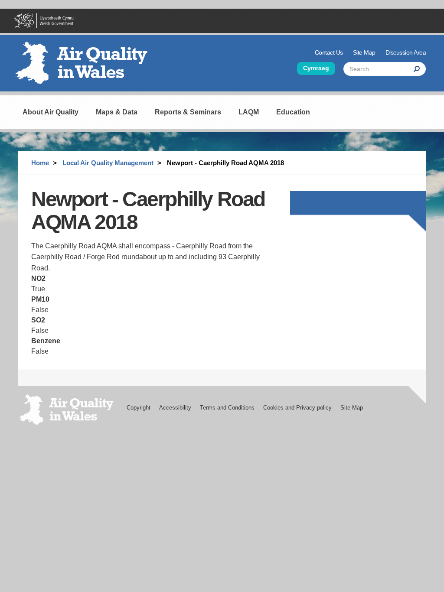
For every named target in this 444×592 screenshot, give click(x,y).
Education (293, 112)
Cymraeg (316, 68)
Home (40, 162)
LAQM (248, 112)
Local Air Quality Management (107, 162)
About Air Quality (50, 112)
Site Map (364, 52)
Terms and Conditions (227, 407)
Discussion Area (405, 52)
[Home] (85, 66)
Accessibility (175, 407)
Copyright (138, 407)
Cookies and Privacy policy (297, 407)
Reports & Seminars (188, 112)
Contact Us (329, 52)
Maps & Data (116, 112)
